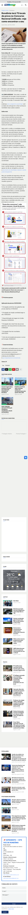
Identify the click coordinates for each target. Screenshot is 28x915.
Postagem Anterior (7, 433)
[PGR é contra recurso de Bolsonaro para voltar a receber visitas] (7, 641)
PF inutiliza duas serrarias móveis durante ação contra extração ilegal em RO (19, 668)
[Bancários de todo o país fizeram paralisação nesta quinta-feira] (6, 790)
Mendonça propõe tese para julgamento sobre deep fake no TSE (18, 611)
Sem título (16, 600)
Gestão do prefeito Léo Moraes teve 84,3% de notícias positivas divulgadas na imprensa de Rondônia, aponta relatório (19, 757)
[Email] (17, 369)
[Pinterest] (13, 369)
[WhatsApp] (10, 369)
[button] (2, 5)
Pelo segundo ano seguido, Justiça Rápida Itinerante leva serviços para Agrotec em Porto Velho (19, 818)
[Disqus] (14, 454)
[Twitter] (6, 369)
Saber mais (11, 908)
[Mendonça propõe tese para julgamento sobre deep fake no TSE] (7, 611)
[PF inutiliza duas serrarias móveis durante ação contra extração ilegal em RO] (7, 668)
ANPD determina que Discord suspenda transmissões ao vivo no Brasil (19, 650)
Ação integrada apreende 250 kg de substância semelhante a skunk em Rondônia (7, 409)
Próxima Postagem (21, 433)
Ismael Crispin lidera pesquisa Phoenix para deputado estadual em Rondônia (7, 389)
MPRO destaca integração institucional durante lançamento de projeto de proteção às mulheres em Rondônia (18, 828)
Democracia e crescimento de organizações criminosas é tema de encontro (19, 630)
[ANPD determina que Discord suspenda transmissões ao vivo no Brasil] (7, 651)
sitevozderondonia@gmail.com (11, 878)
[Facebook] (3, 369)
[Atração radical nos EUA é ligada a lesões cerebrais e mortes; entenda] (6, 802)
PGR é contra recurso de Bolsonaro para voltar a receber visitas (19, 641)
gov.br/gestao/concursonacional (11, 358)
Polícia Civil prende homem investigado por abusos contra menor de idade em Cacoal (18, 714)
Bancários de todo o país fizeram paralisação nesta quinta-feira (18, 789)
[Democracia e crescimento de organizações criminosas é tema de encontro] (7, 630)
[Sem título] (7, 603)
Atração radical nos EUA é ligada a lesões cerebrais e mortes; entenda (19, 801)
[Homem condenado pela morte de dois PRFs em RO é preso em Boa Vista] (7, 621)
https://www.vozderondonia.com (11, 874)
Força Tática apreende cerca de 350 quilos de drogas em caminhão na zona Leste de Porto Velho (19, 725)
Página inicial (5, 10)
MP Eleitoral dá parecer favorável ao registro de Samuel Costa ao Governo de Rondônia (19, 780)
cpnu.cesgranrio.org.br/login (15, 104)
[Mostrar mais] (20, 369)
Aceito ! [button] (5, 912)
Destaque (11, 10)
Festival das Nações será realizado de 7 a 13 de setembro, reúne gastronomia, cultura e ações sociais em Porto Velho (18, 769)
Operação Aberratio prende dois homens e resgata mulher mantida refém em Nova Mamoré (18, 692)
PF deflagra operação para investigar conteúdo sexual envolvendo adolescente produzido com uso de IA (19, 680)
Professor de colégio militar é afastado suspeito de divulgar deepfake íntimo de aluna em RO (18, 703)
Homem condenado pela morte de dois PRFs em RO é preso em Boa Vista (18, 620)
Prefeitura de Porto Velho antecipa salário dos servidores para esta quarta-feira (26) (20, 389)
